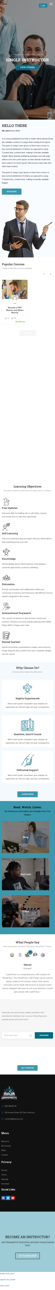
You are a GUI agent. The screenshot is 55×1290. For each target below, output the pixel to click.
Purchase (5, 1184)
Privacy (4, 1170)
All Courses (6, 1146)
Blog (25, 837)
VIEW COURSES (27, 67)
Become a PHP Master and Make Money (15, 310)
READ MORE (12, 192)
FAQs (3, 1150)
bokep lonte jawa (7, 1273)
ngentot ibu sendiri (7, 1279)
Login (43, 5)
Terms (4, 1175)
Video (25, 911)
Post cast (25, 874)
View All (27, 333)
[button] (27, 794)
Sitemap (4, 1179)
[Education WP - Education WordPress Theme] (4, 4)
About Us (5, 1141)
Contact (4, 1155)
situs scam (4, 1285)
